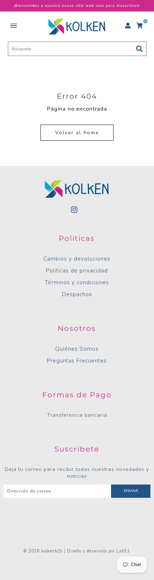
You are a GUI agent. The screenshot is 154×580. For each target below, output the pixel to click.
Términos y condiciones (77, 282)
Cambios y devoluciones (76, 258)
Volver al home (77, 132)
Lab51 (123, 551)
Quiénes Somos (76, 348)
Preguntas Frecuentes (77, 360)
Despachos (77, 294)
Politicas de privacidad (77, 270)
